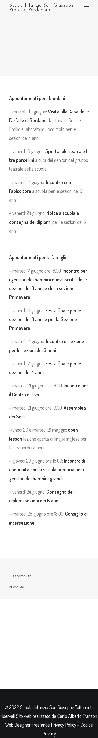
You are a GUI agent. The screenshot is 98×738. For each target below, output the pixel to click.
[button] (86, 6)
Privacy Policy (63, 724)
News (46, 42)
